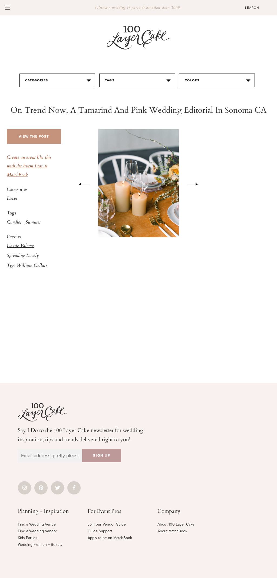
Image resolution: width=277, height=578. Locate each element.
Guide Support (100, 531)
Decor (12, 198)
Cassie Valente (20, 246)
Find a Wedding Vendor (37, 531)
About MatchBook (172, 531)
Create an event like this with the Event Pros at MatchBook (29, 166)
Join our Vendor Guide (107, 524)
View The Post (34, 136)
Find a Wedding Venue (37, 524)
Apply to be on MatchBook (110, 538)
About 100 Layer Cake (175, 524)
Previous (81, 183)
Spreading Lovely (23, 256)
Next (195, 183)
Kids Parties (27, 538)
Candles (14, 222)
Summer (33, 222)
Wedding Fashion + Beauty (40, 544)
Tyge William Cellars (27, 266)
